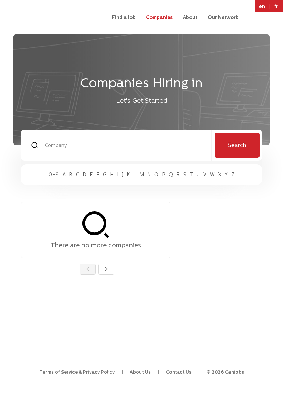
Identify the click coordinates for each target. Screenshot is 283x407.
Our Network (223, 17)
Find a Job (124, 17)
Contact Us (179, 372)
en (262, 6)
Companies (159, 17)
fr (276, 6)
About (190, 17)
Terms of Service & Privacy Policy (77, 372)
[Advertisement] (221, 236)
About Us (140, 372)
